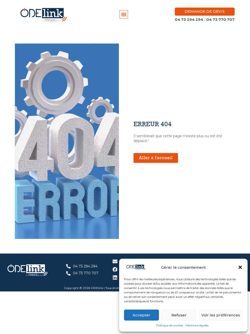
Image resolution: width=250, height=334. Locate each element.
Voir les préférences (220, 315)
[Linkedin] (115, 277)
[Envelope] (115, 261)
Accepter (141, 315)
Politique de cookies (169, 325)
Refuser (179, 315)
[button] (240, 267)
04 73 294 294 (189, 19)
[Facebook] (115, 269)
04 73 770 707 (220, 19)
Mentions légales (197, 325)
